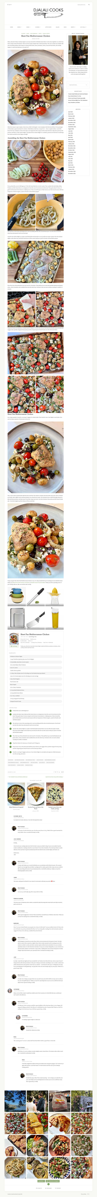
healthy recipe (40, 759)
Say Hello (83, 27)
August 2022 (71, 129)
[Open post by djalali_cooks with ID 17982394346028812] (37, 1145)
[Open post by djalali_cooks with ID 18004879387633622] (15, 1145)
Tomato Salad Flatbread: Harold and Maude (78, 94)
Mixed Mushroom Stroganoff (16, 807)
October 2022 (71, 124)
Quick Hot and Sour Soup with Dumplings (54, 777)
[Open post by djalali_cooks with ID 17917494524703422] (37, 1168)
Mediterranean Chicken (50, 759)
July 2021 (70, 156)
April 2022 (70, 137)
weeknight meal (28, 765)
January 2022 (71, 143)
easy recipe (10, 759)
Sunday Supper (46, 33)
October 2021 (71, 150)
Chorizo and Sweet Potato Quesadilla (76, 98)
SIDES (65, 27)
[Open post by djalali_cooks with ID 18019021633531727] (59, 1123)
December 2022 (71, 120)
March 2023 (70, 114)
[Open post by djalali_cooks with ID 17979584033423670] (37, 1101)
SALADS (57, 27)
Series (19, 27)
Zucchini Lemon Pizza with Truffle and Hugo (54, 808)
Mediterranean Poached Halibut (38, 582)
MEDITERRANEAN (33, 33)
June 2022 (70, 133)
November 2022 (71, 122)
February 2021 (71, 167)
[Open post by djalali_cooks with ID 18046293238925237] (15, 1101)
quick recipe (42, 762)
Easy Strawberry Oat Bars (74, 102)
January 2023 (71, 118)
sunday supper (20, 765)
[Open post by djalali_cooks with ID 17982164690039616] (82, 1123)
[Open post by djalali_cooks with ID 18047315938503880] (59, 1101)
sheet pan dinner (50, 762)
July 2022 (70, 131)
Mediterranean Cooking (13, 762)
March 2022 (70, 139)
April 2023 (70, 112)
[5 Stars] (28, 636)
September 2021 (72, 152)
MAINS (28, 27)
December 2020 (71, 171)
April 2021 (70, 163)
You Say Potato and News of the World (35, 808)
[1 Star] (21, 636)
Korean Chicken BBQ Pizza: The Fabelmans (77, 100)
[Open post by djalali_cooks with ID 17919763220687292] (82, 1168)
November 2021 (71, 148)
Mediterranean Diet (24, 762)
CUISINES (37, 27)
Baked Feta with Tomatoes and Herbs (21, 582)
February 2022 (71, 141)
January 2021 (71, 169)
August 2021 (71, 154)
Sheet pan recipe (11, 765)
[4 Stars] (26, 636)
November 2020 (71, 173)
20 (61, 772)
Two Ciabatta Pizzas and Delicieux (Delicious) (17, 777)
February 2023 (71, 116)
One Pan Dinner (34, 762)
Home (11, 27)
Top (88, 1194)
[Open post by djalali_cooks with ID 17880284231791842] (59, 1145)
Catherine (16, 989)
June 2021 (70, 158)
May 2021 (70, 160)
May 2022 (70, 135)
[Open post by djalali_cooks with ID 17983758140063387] (37, 1123)
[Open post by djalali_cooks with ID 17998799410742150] (59, 1168)
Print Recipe (14, 646)
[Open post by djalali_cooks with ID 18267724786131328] (82, 1145)
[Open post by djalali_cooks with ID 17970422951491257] (15, 1168)
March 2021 (70, 165)
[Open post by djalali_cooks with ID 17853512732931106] (82, 1101)
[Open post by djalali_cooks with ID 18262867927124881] (15, 1123)
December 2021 (71, 146)
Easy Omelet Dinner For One (74, 96)
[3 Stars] (24, 636)
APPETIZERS (48, 27)
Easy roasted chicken (19, 759)
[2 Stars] (23, 636)
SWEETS (73, 27)
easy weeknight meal (30, 759)
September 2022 (72, 126)
